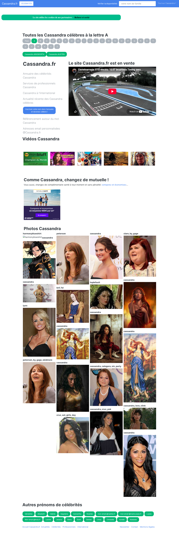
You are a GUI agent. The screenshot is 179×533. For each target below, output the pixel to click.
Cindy (99, 520)
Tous (27, 41)
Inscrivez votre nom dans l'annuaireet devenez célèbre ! (39, 110)
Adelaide (133, 520)
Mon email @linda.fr (32, 520)
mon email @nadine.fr (106, 514)
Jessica (59, 520)
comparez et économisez (114, 185)
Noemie (90, 514)
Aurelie (122, 520)
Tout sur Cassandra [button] (166, 3)
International (82, 527)
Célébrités (26, 3)
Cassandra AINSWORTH (34, 54)
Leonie (48, 520)
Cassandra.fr (10, 3)
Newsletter (124, 527)
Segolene (64, 514)
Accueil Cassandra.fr (31, 527)
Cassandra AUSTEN (57, 54)
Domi (79, 520)
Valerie (52, 514)
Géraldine (28, 514)
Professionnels (69, 527)
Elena (69, 520)
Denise (89, 520)
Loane (149, 514)
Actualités (45, 527)
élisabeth (41, 514)
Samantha (77, 514)
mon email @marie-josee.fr (130, 514)
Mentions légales (147, 527)
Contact (134, 527)
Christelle (110, 520)
